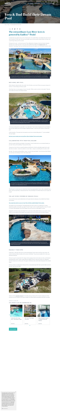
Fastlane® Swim (42, 44)
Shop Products (23, 3)
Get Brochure (37, 3)
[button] (5, 408)
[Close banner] (15, 392)
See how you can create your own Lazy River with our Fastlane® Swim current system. (25, 136)
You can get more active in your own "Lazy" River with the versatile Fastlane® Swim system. (26, 202)
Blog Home (13, 329)
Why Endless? (30, 3)
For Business (49, 3)
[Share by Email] (20, 29)
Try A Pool (43, 3)
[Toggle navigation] (53, 3)
